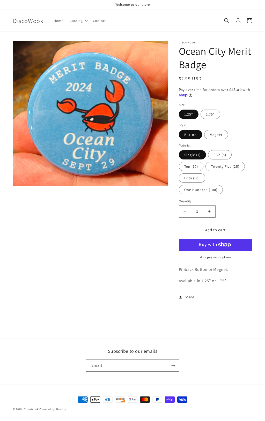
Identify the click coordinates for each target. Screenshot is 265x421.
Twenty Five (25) (225, 166)
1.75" (210, 114)
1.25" (188, 114)
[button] (78, 20)
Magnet (216, 134)
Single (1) (192, 154)
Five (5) (220, 154)
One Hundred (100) (200, 189)
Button (190, 134)
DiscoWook (31, 409)
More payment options (215, 257)
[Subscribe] (173, 365)
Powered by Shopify (52, 409)
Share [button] (189, 297)
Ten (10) (191, 166)
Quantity (185, 201)
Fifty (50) (192, 178)
